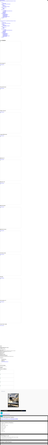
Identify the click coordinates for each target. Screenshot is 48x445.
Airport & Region (3, 13)
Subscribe (1, 367)
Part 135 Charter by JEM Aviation (6, 23)
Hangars (4, 5)
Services (2, 2)
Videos (3, 28)
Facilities (2, 4)
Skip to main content (2, 0)
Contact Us (2, 17)
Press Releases (4, 11)
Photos (3, 8)
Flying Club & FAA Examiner (6, 6)
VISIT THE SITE (2, 64)
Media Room (4, 31)
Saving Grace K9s (5, 36)
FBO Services (4, 3)
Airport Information (5, 33)
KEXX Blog (4, 12)
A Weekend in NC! (5, 15)
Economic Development (5, 14)
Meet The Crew (4, 7)
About (2, 26)
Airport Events (4, 10)
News (2, 9)
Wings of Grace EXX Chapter (6, 16)
